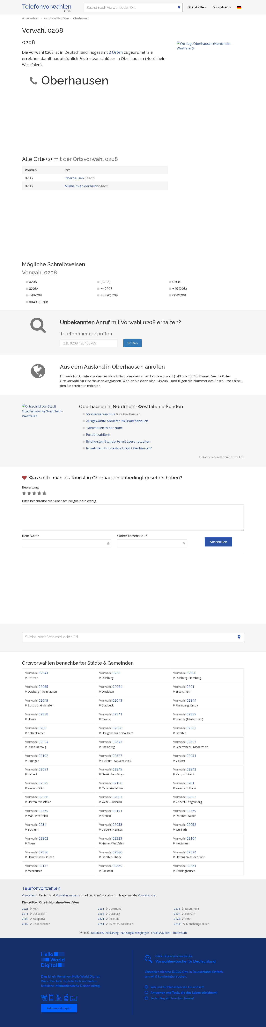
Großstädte (196, 7)
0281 (183, 783)
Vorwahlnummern (67, 895)
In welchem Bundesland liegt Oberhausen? (119, 448)
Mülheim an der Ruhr (86, 186)
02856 (36, 852)
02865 (110, 866)
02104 (184, 838)
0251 (115, 924)
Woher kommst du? (132, 535)
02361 (184, 866)
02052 (184, 797)
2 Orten (116, 52)
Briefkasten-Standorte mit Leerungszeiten (118, 441)
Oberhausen (80, 178)
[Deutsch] (239, 7)
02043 (110, 700)
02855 (184, 714)
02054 (36, 742)
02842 (184, 769)
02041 (36, 673)
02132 (36, 866)
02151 (110, 810)
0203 (109, 673)
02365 (36, 810)
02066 (184, 673)
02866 (110, 852)
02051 (184, 755)
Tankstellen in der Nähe (104, 427)
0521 (108, 919)
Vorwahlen (220, 7)
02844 (184, 700)
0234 (35, 824)
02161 (191, 924)
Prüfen (132, 343)
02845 (110, 769)
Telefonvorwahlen (46, 6)
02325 (36, 783)
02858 (36, 714)
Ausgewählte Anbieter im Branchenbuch (117, 421)
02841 (110, 714)
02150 (110, 783)
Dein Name (30, 535)
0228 (182, 919)
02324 (184, 852)
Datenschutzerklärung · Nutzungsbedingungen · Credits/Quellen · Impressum (139, 933)
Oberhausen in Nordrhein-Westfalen (119, 406)
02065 (36, 686)
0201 (183, 686)
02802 (36, 838)
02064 (110, 686)
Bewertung (30, 487)
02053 (110, 824)
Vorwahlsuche (147, 895)
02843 (110, 742)
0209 (35, 728)
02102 (36, 755)
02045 (36, 700)
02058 (184, 824)
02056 (110, 728)
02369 (184, 810)
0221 (30, 908)
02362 (184, 728)
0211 (34, 913)
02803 (110, 797)
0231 (110, 908)
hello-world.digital (59, 1008)
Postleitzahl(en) (98, 434)
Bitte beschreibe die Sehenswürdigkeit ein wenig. (59, 501)
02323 (110, 838)
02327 (110, 755)
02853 (184, 742)
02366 (36, 797)
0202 (33, 919)
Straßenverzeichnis (113, 414)
